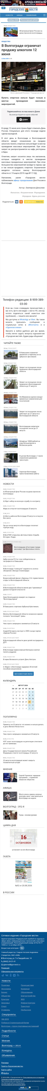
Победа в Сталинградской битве (15, 1022)
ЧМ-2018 (5, 1019)
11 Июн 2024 (5, 58)
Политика (5, 985)
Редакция (5, 968)
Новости (9, 15)
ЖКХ (22, 999)
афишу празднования (23, 180)
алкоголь (16, 192)
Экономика (6, 989)
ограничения (27, 192)
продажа (27, 196)
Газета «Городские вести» (12, 1066)
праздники (40, 192)
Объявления (31, 15)
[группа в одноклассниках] (11, 975)
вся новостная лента (23, 674)
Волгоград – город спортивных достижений (20, 1026)
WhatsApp (24, 319)
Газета (6, 856)
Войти (6, 1073)
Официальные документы (12, 971)
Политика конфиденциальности (12, 1079)
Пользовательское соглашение (33, 1077)
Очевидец (5, 1010)
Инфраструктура (28, 1003)
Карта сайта (6, 1070)
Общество (6, 41)
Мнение (7, 769)
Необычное (26, 1010)
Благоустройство (28, 996)
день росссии (39, 196)
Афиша (20, 15)
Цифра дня (9, 825)
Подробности (9, 1030)
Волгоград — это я (11, 1045)
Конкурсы (7, 1050)
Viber (33, 319)
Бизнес (4, 992)
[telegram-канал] (2, 975)
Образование (27, 992)
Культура (5, 999)
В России (8, 892)
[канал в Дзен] (14, 975)
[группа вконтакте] (6, 975)
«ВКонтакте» (33, 325)
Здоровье (5, 1003)
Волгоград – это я (13, 806)
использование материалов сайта (13, 1085)
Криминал (25, 989)
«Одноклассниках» (14, 327)
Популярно (10, 716)
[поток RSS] (18, 975)
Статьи (5, 1035)
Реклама (5, 1063)
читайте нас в (34, 202)
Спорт (4, 1006)
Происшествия (27, 985)
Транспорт (25, 1006)
